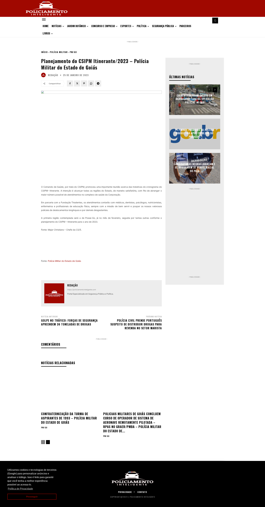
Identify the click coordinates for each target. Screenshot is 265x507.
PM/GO (73, 52)
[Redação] (44, 75)
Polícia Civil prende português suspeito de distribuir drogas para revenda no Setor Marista (136, 324)
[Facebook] (70, 83)
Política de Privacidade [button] (20, 488)
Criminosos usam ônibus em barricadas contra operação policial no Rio (195, 99)
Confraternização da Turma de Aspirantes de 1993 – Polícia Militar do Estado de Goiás (69, 418)
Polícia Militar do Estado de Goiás (64, 261)
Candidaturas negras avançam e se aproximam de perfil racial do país (194, 167)
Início (44, 52)
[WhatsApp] (91, 83)
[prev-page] (43, 442)
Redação (53, 75)
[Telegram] (98, 83)
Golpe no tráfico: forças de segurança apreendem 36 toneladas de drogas (69, 322)
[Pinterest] (84, 83)
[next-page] (48, 442)
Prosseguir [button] (32, 496)
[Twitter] (77, 83)
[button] (215, 20)
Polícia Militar (59, 52)
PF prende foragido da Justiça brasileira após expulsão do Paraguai (194, 133)
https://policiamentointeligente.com (81, 290)
